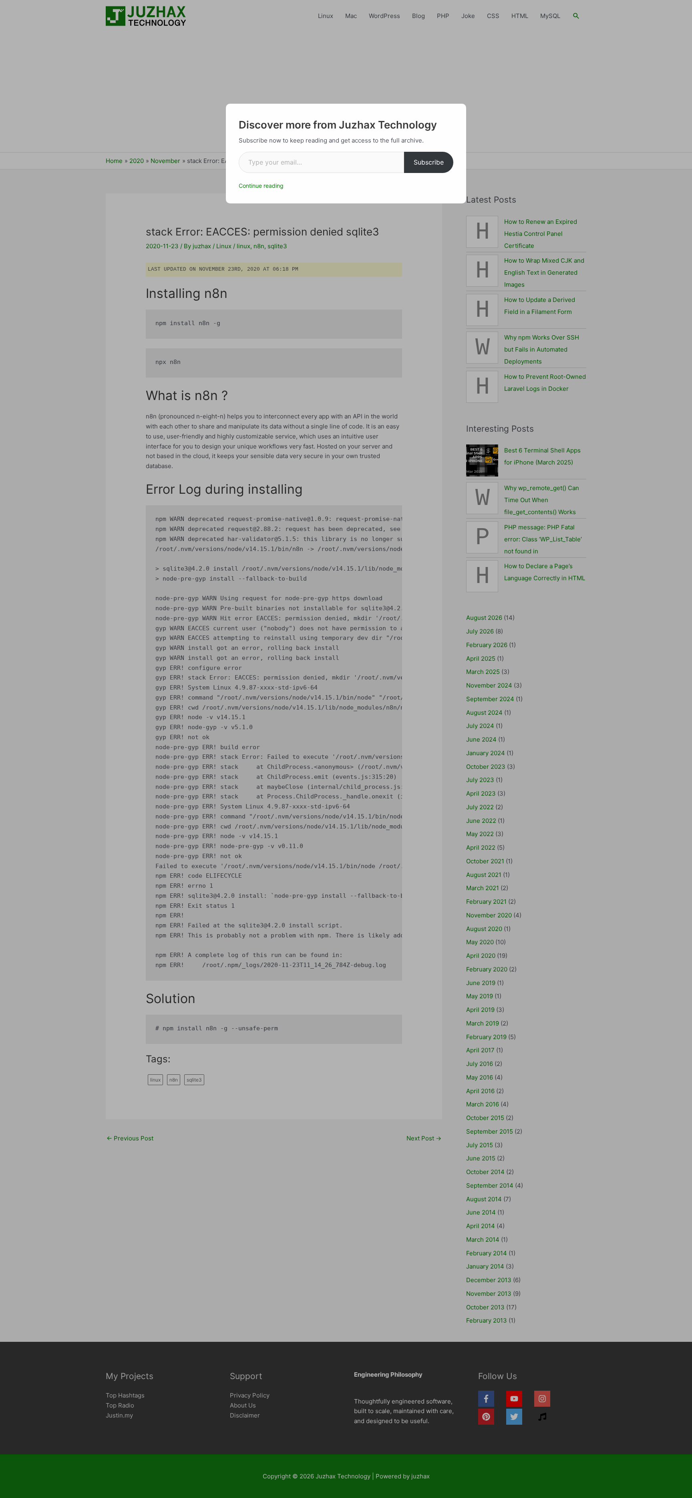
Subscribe (429, 162)
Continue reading (261, 185)
